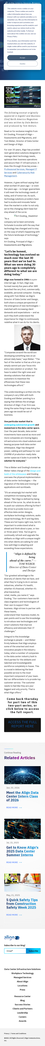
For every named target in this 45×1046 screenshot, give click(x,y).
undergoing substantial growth (19, 424)
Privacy (6, 1033)
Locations (22, 986)
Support (37, 3)
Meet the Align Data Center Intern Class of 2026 (22, 796)
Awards (22, 1021)
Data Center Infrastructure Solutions (22, 969)
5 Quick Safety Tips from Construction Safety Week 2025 (22, 903)
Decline (22, 64)
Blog (22, 1000)
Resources (27, 3)
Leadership (22, 1013)
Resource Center (22, 996)
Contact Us (19, 3)
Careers (22, 1017)
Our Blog (11, 3)
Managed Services (22, 977)
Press (22, 990)
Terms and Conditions (18, 1033)
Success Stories (22, 1005)
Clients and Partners (22, 1009)
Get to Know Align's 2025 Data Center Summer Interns (22, 851)
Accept (22, 58)
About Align (22, 982)
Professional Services (14, 169)
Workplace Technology (22, 973)
